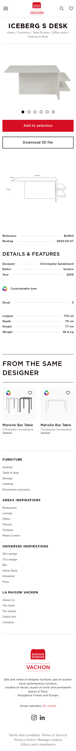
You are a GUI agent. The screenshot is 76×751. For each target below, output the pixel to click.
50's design (9, 553)
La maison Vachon (20, 592)
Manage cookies (49, 739)
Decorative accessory (16, 489)
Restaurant (9, 507)
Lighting (7, 483)
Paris (5, 581)
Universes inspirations (25, 546)
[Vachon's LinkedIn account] (42, 717)
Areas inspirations (21, 500)
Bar (4, 564)
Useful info (9, 616)
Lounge (7, 513)
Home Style (9, 570)
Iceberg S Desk (38, 36)
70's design (9, 559)
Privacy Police (25, 739)
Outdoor (7, 530)
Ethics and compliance (38, 744)
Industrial (8, 576)
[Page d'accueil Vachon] (36, 8)
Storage (7, 478)
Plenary (7, 524)
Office (6, 518)
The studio (9, 611)
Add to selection (38, 126)
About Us (8, 600)
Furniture (24, 32)
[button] (22, 112)
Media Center (11, 535)
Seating (7, 467)
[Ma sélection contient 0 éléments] (71, 8)
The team (8, 605)
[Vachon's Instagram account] (34, 717)
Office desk (59, 32)
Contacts (8, 622)
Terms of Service (54, 735)
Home (11, 32)
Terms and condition (24, 735)
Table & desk (41, 32)
